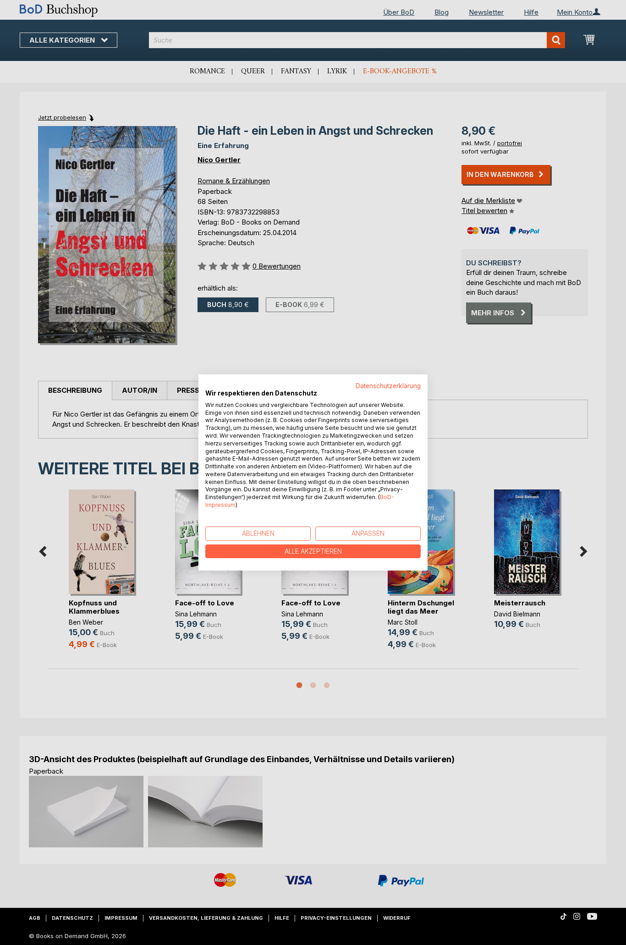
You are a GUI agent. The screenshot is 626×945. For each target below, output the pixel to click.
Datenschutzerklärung (388, 386)
